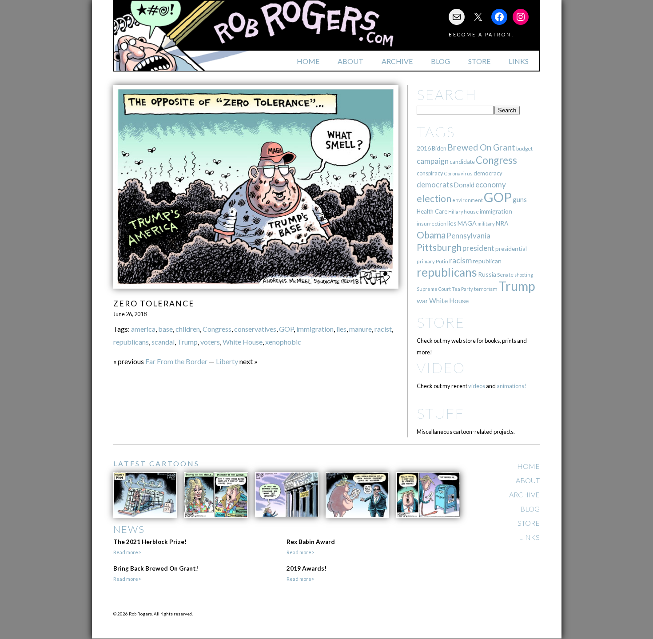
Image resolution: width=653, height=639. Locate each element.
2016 (424, 148)
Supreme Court (434, 289)
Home (308, 61)
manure (360, 329)
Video (441, 367)
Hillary (455, 211)
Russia (487, 274)
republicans (131, 341)
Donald (464, 185)
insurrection (431, 223)
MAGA (467, 223)
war (422, 300)
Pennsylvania (468, 235)
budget (524, 148)
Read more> (127, 552)
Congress (217, 329)
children (187, 329)
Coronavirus (458, 173)
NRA (502, 223)
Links (519, 61)
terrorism (486, 289)
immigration (315, 329)
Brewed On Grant (481, 147)
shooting (523, 275)
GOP (286, 329)
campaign (433, 161)
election (434, 198)
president (478, 248)
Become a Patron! (481, 34)
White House (243, 341)
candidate (462, 161)
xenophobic (283, 341)
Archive (397, 61)
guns (520, 199)
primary (426, 261)
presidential (511, 248)
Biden (439, 148)
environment (467, 200)
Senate (505, 274)
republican (487, 261)
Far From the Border (176, 361)
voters (210, 341)
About (350, 61)
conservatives (255, 329)
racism (460, 260)
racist (383, 329)
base (165, 329)
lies (341, 329)
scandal (163, 341)
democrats (435, 184)
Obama (431, 235)
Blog (440, 61)
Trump (187, 341)
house (471, 211)
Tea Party (462, 289)
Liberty (227, 361)
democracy (488, 173)
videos (476, 385)
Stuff (440, 413)
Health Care (432, 211)
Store (479, 61)
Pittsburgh (439, 247)
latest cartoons (156, 463)
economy (490, 184)
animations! (511, 385)
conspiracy (430, 173)
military (486, 223)
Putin (442, 261)
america (143, 329)
